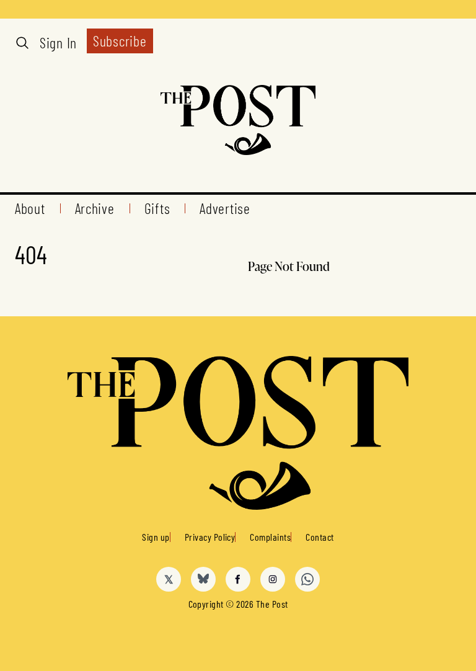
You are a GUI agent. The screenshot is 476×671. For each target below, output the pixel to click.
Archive (95, 208)
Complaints (270, 537)
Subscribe (119, 41)
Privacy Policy (210, 537)
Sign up (155, 537)
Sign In (58, 42)
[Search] (22, 43)
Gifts (157, 208)
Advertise (225, 208)
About (30, 208)
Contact (319, 537)
